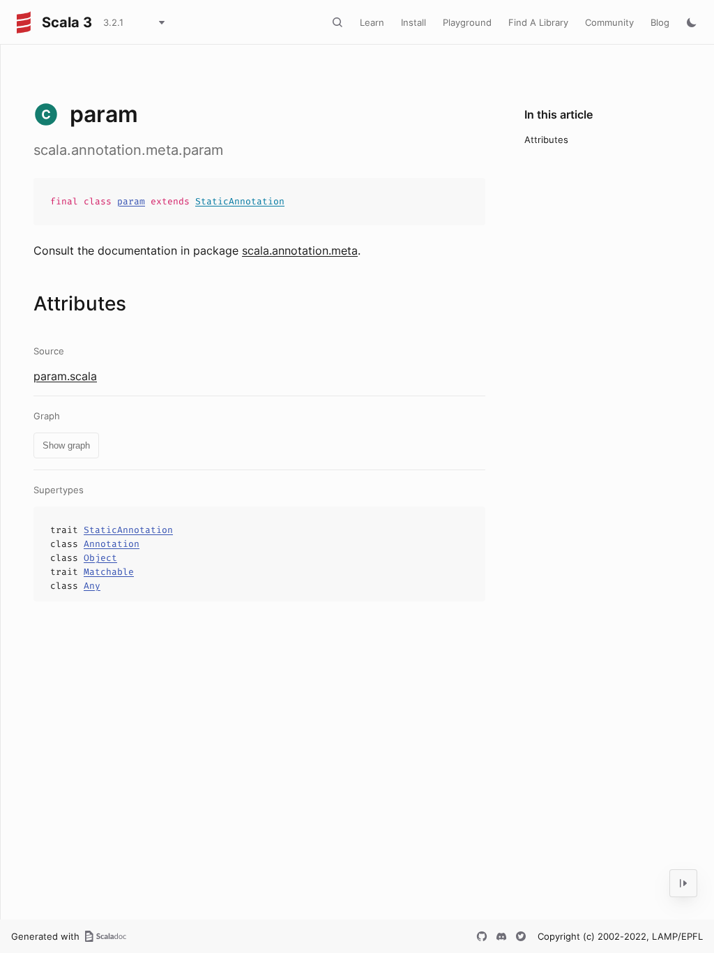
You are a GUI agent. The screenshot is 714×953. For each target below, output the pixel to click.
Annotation (111, 544)
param (131, 201)
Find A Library (538, 22)
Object (100, 558)
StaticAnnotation (239, 201)
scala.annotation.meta (300, 250)
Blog (660, 22)
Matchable (109, 572)
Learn (372, 22)
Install (413, 22)
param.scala (65, 376)
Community (609, 22)
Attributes (546, 139)
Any (92, 586)
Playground (467, 22)
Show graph (66, 445)
